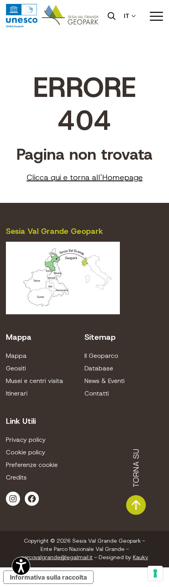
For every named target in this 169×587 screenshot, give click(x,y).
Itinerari (17, 393)
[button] (156, 16)
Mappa (16, 356)
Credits (16, 477)
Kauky (140, 557)
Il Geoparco (101, 356)
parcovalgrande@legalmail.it (57, 557)
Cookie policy (25, 452)
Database (98, 368)
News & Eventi (104, 381)
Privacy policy (26, 440)
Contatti (96, 393)
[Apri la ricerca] (112, 16)
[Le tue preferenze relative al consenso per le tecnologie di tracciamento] (155, 573)
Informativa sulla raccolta (48, 577)
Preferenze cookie (32, 465)
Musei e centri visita (34, 381)
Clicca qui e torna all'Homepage (85, 177)
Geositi (16, 368)
